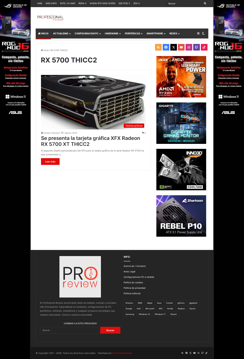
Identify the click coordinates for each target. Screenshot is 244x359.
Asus (159, 303)
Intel (139, 308)
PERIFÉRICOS (132, 33)
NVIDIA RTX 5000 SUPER (102, 3)
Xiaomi (173, 314)
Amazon (129, 303)
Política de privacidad (134, 288)
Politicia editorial (132, 293)
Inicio (46, 50)
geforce (181, 303)
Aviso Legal (129, 271)
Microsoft (149, 308)
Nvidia (170, 308)
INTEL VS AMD (67, 3)
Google (128, 308)
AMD (140, 303)
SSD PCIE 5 (124, 3)
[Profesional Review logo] (50, 18)
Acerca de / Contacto (135, 266)
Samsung (129, 314)
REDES (173, 33)
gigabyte (193, 303)
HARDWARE (111, 33)
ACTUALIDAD (60, 33)
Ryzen (193, 308)
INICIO (44, 33)
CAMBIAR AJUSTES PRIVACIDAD (80, 323)
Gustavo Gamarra (51, 133)
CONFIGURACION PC (86, 33)
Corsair (169, 303)
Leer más (50, 161)
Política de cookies (133, 282)
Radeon (181, 308)
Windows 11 (160, 314)
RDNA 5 (82, 3)
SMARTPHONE (155, 33)
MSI (161, 308)
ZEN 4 (136, 3)
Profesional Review (122, 353)
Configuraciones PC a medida (139, 277)
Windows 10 (144, 314)
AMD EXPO (51, 3)
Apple (149, 303)
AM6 (39, 3)
